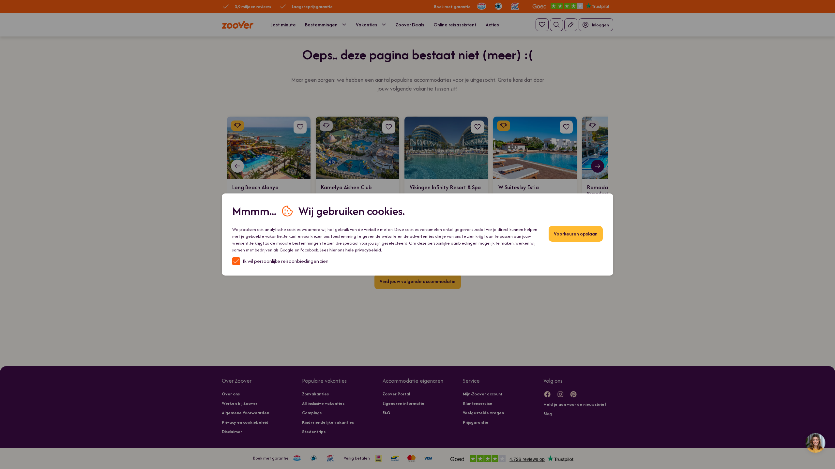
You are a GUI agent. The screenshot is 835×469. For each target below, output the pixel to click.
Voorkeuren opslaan (576, 233)
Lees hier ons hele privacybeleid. (351, 250)
